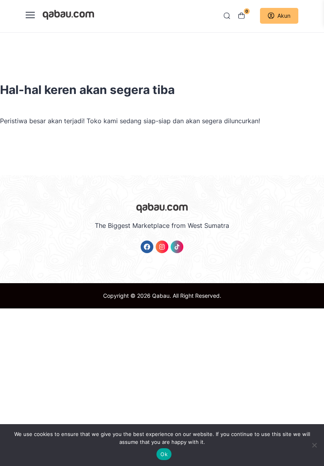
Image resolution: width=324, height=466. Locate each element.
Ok (164, 454)
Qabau (161, 295)
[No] (314, 445)
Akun (283, 15)
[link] (147, 247)
